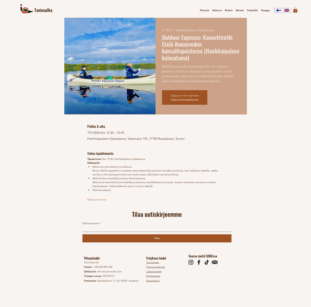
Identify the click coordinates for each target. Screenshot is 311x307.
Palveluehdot (153, 276)
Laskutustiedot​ (154, 271)
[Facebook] (199, 262)
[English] (286, 10)
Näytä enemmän (96, 199)
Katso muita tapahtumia (184, 99)
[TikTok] (207, 262)
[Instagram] (191, 262)
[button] (295, 9)
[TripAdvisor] (215, 262)
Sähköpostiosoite (91, 223)
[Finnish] (278, 10)
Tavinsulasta (152, 262)
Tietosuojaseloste (155, 266)
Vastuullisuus (153, 280)
